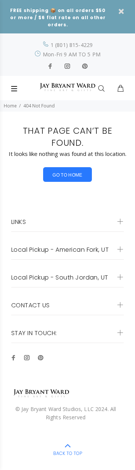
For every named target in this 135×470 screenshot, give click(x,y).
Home (10, 106)
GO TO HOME (67, 175)
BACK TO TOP (67, 453)
